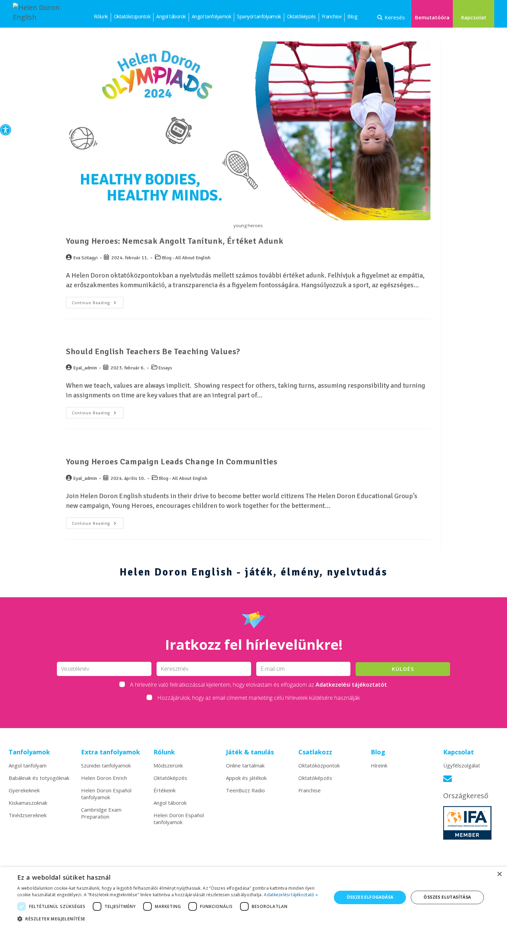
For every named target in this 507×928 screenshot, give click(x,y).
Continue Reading (97, 301)
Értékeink (164, 790)
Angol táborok (171, 16)
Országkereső (465, 795)
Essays (165, 368)
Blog (352, 16)
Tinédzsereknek (28, 815)
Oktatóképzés (301, 16)
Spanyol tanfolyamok (259, 16)
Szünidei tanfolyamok (106, 765)
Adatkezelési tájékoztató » (291, 895)
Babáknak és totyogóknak (39, 777)
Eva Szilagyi (85, 258)
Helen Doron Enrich (104, 777)
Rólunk (101, 16)
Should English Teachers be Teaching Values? (153, 351)
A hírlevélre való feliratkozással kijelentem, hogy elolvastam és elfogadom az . (259, 684)
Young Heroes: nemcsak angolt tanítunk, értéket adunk (174, 241)
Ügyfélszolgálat (461, 765)
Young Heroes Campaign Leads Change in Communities (171, 461)
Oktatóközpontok (132, 16)
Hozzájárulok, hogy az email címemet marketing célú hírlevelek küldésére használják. (259, 698)
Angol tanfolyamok (211, 16)
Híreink (379, 765)
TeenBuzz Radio (245, 790)
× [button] (499, 874)
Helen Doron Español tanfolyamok (106, 794)
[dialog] (253, 897)
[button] (5, 129)
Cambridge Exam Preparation (101, 813)
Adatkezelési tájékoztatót (351, 684)
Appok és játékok (246, 777)
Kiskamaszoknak (28, 802)
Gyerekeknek (24, 790)
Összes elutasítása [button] (447, 897)
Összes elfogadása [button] (370, 897)
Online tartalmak (245, 765)
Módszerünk (168, 765)
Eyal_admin (85, 368)
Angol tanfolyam (28, 765)
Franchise (332, 16)
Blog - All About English (186, 258)
